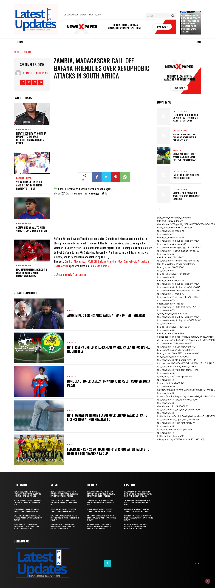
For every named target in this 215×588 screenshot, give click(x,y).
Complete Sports (99, 266)
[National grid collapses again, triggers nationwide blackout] (163, 194)
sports (27, 52)
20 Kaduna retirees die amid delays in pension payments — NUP (29, 185)
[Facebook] (22, 82)
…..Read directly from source (70, 274)
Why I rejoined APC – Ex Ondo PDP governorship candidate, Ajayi (184, 137)
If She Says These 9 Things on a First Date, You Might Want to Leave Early (185, 117)
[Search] (173, 15)
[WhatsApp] (125, 177)
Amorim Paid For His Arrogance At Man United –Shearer (106, 315)
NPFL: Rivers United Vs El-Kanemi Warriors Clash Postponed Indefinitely (108, 349)
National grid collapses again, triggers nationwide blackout (186, 195)
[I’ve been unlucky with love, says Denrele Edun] (163, 174)
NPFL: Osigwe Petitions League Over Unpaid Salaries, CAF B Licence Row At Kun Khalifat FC (107, 417)
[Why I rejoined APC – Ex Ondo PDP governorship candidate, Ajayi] (163, 135)
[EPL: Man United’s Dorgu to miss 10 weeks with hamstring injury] (32, 250)
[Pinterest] (115, 177)
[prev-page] (159, 209)
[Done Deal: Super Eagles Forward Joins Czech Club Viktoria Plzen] (39, 381)
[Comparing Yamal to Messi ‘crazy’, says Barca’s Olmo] (32, 208)
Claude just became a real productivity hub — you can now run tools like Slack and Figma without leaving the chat (190, 23)
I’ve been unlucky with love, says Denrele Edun (186, 176)
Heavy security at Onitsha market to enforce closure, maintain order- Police (31, 138)
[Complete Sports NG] (19, 73)
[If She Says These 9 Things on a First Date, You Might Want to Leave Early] (163, 116)
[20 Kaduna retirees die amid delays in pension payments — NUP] (32, 163)
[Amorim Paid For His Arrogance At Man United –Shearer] (39, 313)
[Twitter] (34, 82)
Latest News (23, 129)
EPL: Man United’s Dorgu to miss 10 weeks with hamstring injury (31, 273)
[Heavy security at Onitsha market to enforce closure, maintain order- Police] (32, 114)
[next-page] (164, 209)
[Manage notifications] (207, 581)
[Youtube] (40, 82)
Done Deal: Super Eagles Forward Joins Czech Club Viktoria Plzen (108, 383)
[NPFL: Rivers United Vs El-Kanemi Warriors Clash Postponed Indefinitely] (39, 348)
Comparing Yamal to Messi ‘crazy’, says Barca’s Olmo (31, 229)
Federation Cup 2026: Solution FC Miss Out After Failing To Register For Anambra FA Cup (108, 451)
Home (16, 52)
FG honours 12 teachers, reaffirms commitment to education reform (26, 527)
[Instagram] (28, 82)
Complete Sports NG (35, 73)
